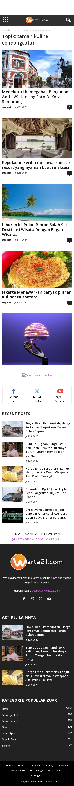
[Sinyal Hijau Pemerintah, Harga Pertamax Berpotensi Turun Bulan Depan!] (12, 429)
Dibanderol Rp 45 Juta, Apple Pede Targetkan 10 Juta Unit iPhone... (46, 493)
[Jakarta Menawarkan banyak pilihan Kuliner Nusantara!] (37, 269)
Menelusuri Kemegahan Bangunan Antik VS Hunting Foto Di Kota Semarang (35, 96)
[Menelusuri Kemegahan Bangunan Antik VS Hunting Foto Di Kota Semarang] (37, 69)
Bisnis (21, 765)
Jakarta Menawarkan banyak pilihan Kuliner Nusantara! (36, 294)
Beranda (6, 30)
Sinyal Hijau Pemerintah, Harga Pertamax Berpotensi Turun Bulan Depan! (48, 427)
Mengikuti (37, 389)
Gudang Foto (37, 775)
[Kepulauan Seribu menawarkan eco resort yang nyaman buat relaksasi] (37, 138)
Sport (5, 727)
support (6, 106)
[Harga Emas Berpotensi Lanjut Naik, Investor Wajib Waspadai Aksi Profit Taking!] (12, 474)
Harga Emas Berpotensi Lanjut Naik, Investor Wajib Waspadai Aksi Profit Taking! (47, 472)
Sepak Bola (9, 739)
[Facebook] (25, 599)
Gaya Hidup (35, 765)
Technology (36, 770)
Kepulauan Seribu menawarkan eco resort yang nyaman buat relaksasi (36, 165)
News (5, 708)
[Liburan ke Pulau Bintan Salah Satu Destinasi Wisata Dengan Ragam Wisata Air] (37, 202)
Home (9, 765)
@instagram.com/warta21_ (37, 539)
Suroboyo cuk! (10, 721)
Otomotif (63, 765)
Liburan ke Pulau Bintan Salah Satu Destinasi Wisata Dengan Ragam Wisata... (36, 229)
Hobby (49, 765)
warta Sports (9, 733)
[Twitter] (41, 599)
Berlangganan (60, 389)
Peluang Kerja (55, 770)
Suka (14, 389)
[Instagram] (33, 599)
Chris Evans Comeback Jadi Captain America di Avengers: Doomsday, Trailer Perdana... (46, 513)
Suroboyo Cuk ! (11, 715)
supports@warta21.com (46, 590)
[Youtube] (49, 599)
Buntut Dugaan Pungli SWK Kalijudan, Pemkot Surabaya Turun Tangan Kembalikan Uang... (45, 450)
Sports (6, 745)
